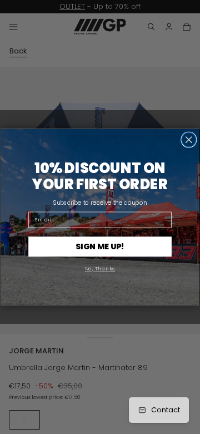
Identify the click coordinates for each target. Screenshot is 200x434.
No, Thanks (100, 268)
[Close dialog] (189, 139)
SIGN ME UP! (100, 246)
